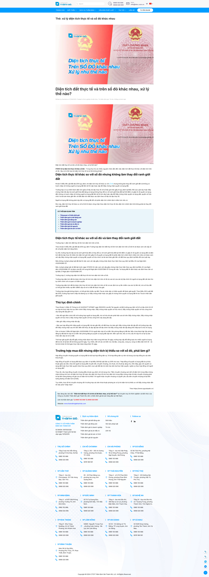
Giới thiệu (108, 420)
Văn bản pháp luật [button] (106, 10)
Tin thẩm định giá (103, 99)
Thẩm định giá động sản (68, 220)
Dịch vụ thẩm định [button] (87, 10)
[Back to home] (64, 4)
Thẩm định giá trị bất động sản (70, 217)
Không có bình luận (120, 99)
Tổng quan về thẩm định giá (69, 215)
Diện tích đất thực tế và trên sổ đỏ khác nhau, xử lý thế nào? (102, 91)
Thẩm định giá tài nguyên (69, 226)
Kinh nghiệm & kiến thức (90, 99)
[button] (205, 573)
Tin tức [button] (121, 10)
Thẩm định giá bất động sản (90, 420)
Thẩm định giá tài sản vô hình (70, 228)
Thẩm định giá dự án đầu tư (69, 224)
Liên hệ (132, 10)
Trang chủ (60, 10)
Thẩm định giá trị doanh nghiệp (71, 222)
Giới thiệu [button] (71, 10)
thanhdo (64, 99)
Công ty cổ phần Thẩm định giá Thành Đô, (72, 396)
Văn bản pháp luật (111, 424)
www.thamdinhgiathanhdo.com (75, 403)
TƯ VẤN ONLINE (145, 10)
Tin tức (111, 99)
